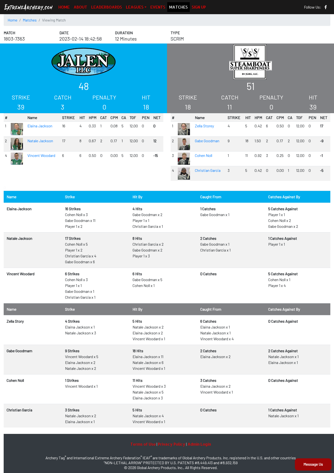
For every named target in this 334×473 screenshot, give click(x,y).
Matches (30, 20)
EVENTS (157, 7)
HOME (64, 7)
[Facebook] (325, 7)
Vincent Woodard (41, 155)
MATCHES (178, 7)
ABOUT (80, 7)
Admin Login (199, 444)
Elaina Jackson (39, 125)
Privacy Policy (171, 444)
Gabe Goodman (207, 140)
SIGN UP (199, 7)
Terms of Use (143, 444)
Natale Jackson (40, 140)
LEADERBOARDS (106, 7)
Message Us (313, 464)
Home (12, 20)
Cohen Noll (203, 155)
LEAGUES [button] (135, 7)
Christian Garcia (208, 170)
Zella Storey (204, 125)
